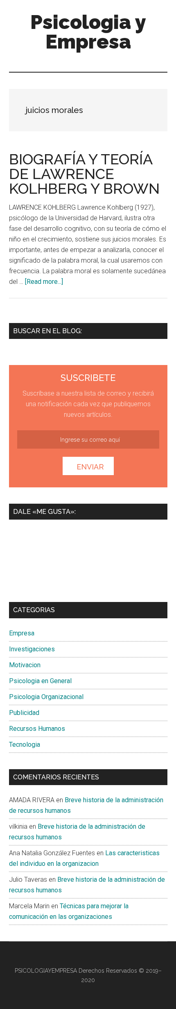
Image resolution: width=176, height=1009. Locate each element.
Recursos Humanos (37, 728)
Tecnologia (24, 744)
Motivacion (25, 665)
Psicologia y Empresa (88, 32)
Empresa (21, 633)
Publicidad (24, 713)
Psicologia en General (40, 681)
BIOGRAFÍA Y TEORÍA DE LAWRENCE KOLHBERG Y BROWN (84, 173)
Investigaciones (32, 649)
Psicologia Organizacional (46, 697)
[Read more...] (44, 281)
